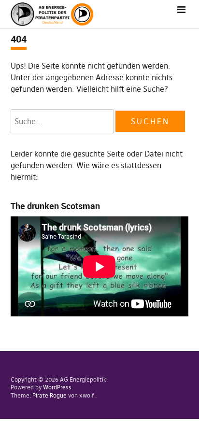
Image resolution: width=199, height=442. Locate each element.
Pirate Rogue (49, 395)
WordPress (57, 387)
